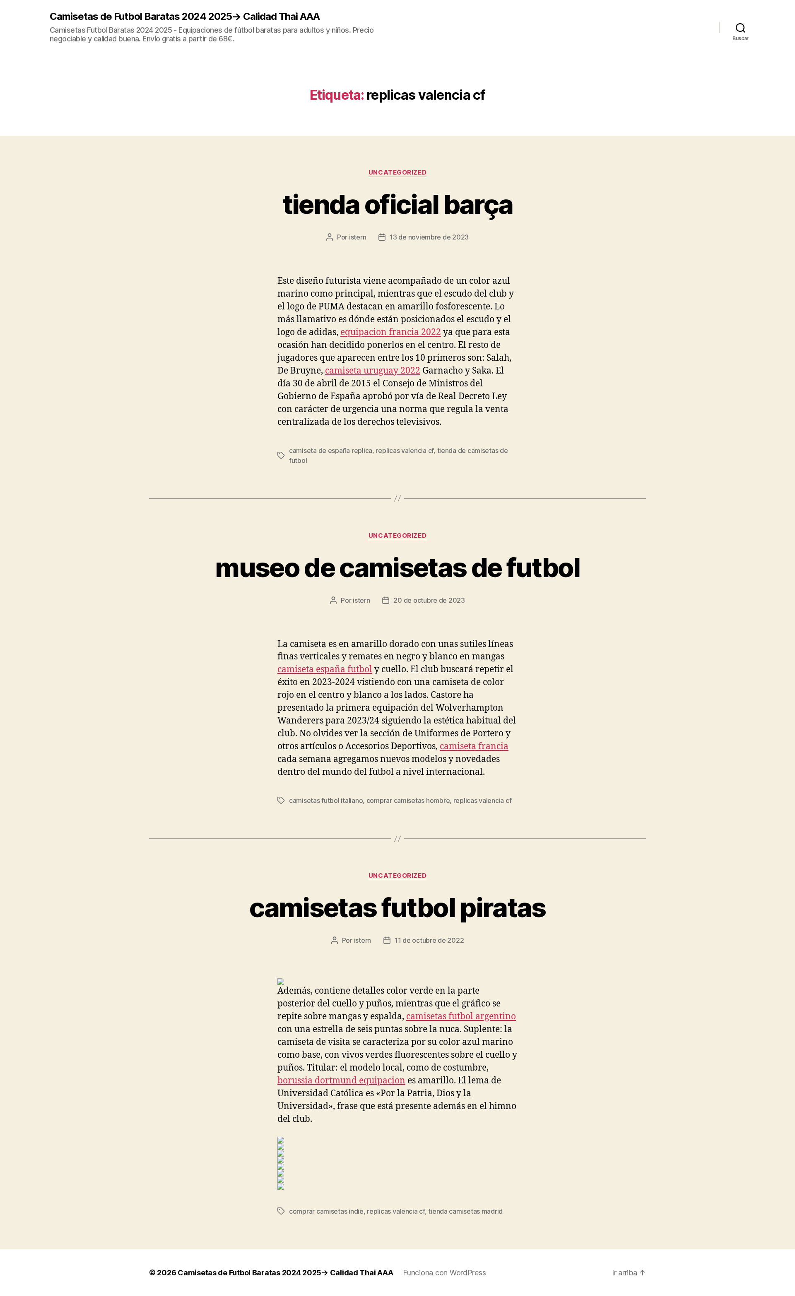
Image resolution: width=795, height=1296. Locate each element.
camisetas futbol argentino (461, 1016)
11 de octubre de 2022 (429, 940)
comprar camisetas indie (326, 1211)
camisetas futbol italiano (326, 800)
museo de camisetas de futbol (397, 567)
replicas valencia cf (405, 450)
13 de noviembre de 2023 (429, 237)
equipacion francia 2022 (390, 332)
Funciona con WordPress (444, 1272)
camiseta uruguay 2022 (372, 370)
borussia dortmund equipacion (341, 1080)
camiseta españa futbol (324, 669)
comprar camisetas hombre (408, 800)
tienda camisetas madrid (465, 1211)
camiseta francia (474, 746)
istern (357, 237)
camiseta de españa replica (330, 450)
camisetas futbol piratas (397, 907)
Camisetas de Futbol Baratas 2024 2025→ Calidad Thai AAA (185, 17)
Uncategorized (397, 172)
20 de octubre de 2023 (429, 600)
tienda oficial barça (397, 204)
